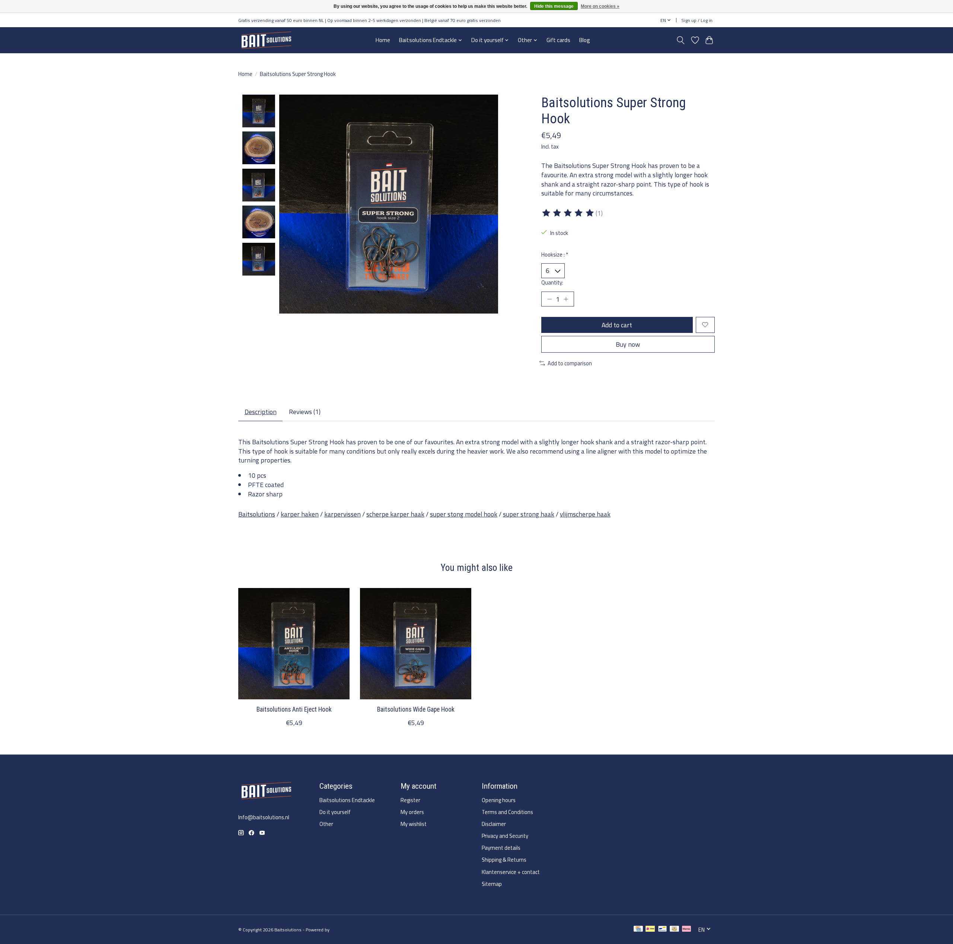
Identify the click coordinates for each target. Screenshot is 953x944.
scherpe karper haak (395, 514)
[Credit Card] (638, 930)
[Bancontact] (662, 930)
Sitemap (492, 884)
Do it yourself (335, 812)
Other (326, 824)
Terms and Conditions (507, 812)
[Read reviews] (568, 213)
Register (410, 800)
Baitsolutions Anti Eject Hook (294, 709)
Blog (584, 40)
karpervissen (342, 514)
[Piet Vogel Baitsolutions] (266, 40)
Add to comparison (570, 363)
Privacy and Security (505, 836)
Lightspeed (342, 929)
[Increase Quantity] (566, 299)
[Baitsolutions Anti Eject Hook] (294, 643)
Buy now (628, 344)
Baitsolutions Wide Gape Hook (416, 709)
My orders (412, 812)
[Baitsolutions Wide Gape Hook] (415, 643)
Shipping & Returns (504, 859)
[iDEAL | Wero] (650, 930)
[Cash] (674, 930)
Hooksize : (554, 254)
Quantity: (552, 282)
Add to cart (617, 325)
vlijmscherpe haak (585, 514)
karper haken (300, 514)
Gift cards (558, 40)
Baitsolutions (256, 514)
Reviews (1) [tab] (305, 412)
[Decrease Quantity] (549, 299)
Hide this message (554, 6)
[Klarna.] (686, 930)
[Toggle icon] (680, 40)
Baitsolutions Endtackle (347, 800)
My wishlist (414, 824)
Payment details (501, 847)
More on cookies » (600, 6)
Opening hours (499, 800)
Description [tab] (261, 412)
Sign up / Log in (697, 20)
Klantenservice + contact (511, 872)
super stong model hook (463, 514)
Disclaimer (494, 824)
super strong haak (528, 514)
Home (383, 40)
